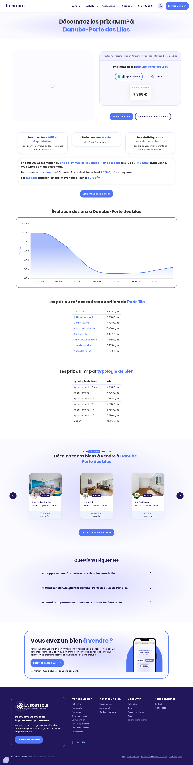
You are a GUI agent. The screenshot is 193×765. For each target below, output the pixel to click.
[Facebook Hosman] (73, 742)
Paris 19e (148, 56)
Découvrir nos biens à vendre (153, 116)
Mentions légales (175, 757)
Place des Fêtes (82, 351)
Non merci (12, 750)
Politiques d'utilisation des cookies (154, 757)
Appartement (133, 76)
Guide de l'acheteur (107, 712)
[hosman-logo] (15, 6)
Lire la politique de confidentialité (20, 741)
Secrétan (78, 311)
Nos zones (76, 712)
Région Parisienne (133, 56)
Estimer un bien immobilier (96, 193)
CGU (123, 757)
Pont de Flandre (82, 345)
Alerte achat (104, 708)
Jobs (130, 716)
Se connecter (77, 732)
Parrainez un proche (80, 728)
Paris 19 (45, 495)
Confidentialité (133, 757)
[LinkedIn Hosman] (83, 742)
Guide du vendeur (80, 716)
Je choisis (32, 750)
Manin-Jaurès (81, 322)
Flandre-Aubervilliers (85, 339)
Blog (130, 708)
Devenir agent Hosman (138, 720)
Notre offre (76, 704)
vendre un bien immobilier (60, 648)
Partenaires (132, 704)
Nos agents (77, 708)
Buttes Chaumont (83, 317)
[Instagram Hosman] (78, 742)
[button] (6, 760)
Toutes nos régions (112, 56)
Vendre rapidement (80, 724)
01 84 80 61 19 (145, 5)
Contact (158, 704)
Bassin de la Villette (84, 328)
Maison (159, 76)
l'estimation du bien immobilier (62, 651)
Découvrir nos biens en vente (96, 532)
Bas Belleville (80, 334)
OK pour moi (52, 750)
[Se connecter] (160, 6)
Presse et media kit (136, 712)
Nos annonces (105, 704)
